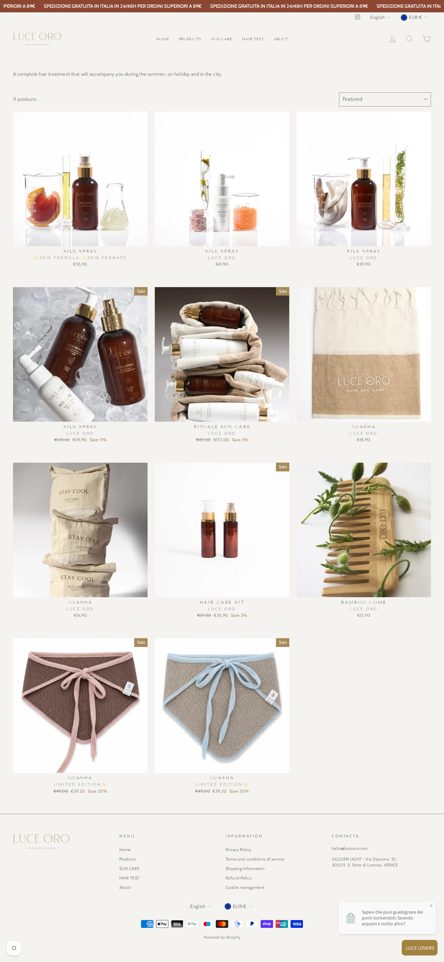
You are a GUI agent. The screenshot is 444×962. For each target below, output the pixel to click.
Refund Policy (239, 878)
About (281, 38)
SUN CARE (221, 38)
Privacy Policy (238, 849)
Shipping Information (245, 868)
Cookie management (245, 887)
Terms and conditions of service (255, 859)
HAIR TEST (253, 38)
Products (190, 38)
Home (162, 38)
